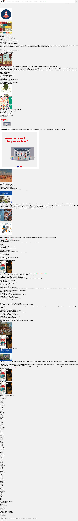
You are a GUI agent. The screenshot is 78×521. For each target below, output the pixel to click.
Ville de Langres (3, 518)
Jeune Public (1, 503)
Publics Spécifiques (2, 508)
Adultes (1, 498)
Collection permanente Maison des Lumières (6, 500)
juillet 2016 (1, 475)
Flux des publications (3, 514)
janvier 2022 (1, 435)
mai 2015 (1, 486)
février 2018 (1, 462)
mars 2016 (1, 478)
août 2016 (1, 474)
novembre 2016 (2, 472)
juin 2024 (1, 415)
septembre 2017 (2, 465)
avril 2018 (1, 460)
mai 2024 (1, 416)
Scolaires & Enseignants (3, 509)
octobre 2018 (2, 456)
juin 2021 (1, 439)
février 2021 (1, 441)
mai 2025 (1, 407)
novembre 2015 (2, 481)
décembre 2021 (2, 436)
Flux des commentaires (3, 515)
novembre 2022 (2, 428)
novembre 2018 (2, 455)
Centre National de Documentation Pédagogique (28, 518)
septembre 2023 (2, 420)
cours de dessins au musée (3, 398)
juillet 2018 (1, 458)
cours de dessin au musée (3, 396)
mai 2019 (1, 451)
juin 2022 (1, 432)
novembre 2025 (2, 404)
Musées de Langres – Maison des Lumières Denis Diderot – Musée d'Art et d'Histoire (3, 1)
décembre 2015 (2, 480)
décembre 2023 (2, 419)
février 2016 (1, 479)
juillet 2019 (1, 450)
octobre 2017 (2, 464)
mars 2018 (1, 461)
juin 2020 (1, 445)
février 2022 (1, 434)
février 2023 (1, 426)
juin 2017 (1, 467)
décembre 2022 (2, 427)
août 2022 (1, 430)
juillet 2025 (1, 406)
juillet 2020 (1, 444)
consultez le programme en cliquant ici (41, 273)
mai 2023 (1, 423)
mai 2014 (1, 493)
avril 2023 (1, 424)
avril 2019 (1, 452)
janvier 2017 (1, 470)
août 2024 (1, 414)
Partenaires (30, 1)
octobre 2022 (2, 429)
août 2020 (1, 443)
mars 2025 (1, 409)
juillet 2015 (1, 484)
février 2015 (1, 488)
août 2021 (1, 437)
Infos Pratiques (35, 1)
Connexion (1, 513)
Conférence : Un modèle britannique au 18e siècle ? (7, 395)
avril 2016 (1, 477)
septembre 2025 (2, 405)
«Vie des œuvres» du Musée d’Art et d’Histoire (6, 512)
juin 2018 (1, 459)
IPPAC (6, 520)
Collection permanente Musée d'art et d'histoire (6, 501)
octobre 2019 (2, 449)
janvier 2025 (1, 410)
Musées (8, 1)
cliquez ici (14, 367)
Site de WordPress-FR (3, 516)
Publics (12, 1)
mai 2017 (1, 468)
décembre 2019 (2, 447)
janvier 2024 (1, 418)
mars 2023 (1, 425)
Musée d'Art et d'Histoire (3, 505)
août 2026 (1, 400)
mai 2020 (1, 446)
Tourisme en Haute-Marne (19, 518)
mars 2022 (1, 433)
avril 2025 (1, 408)
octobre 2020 (2, 442)
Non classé (1, 506)
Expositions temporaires (3, 502)
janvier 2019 (1, 453)
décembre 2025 (2, 403)
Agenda (1, 499)
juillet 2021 (1, 438)
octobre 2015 (2, 482)
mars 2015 (1, 487)
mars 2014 (1, 495)
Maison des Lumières (3, 504)
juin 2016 (1, 476)
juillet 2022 (1, 431)
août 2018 (1, 457)
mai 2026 (1, 402)
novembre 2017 (2, 463)
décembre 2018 (2, 454)
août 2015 (1, 483)
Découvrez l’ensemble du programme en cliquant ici (7, 239)
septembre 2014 (2, 491)
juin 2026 (1, 401)
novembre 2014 (2, 490)
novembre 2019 (2, 448)
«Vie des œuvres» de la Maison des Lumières (6, 511)
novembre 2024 (2, 412)
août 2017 (1, 466)
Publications (26, 1)
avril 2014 (1, 494)
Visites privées (2, 510)
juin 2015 (1, 485)
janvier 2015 (1, 489)
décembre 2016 (2, 471)
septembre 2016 (2, 473)
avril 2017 (1, 469)
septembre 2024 (2, 413)
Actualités (1, 497)
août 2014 (1, 492)
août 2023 (1, 421)
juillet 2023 (1, 422)
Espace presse (40, 1)
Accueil (1, 3)
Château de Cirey (35, 518)
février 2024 (1, 417)
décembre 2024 (2, 411)
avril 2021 (1, 440)
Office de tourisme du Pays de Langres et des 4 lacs (10, 518)
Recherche (76, 1)
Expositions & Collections (18, 1)
